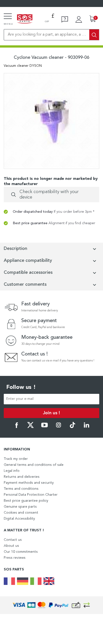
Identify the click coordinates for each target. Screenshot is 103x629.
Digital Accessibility (19, 518)
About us (11, 546)
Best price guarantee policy (26, 500)
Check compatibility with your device (49, 195)
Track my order (16, 459)
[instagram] (58, 427)
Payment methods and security (29, 483)
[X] (30, 427)
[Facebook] (16, 427)
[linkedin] (86, 427)
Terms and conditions (21, 488)
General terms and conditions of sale (34, 465)
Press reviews (15, 557)
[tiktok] (72, 427)
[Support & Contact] (65, 19)
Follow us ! (21, 387)
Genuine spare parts (20, 506)
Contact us (13, 540)
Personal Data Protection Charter (31, 494)
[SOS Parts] (24, 19)
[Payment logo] (51, 605)
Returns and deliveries (22, 477)
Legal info (12, 471)
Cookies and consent (21, 512)
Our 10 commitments (21, 552)
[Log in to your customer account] (79, 19)
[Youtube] (44, 427)
